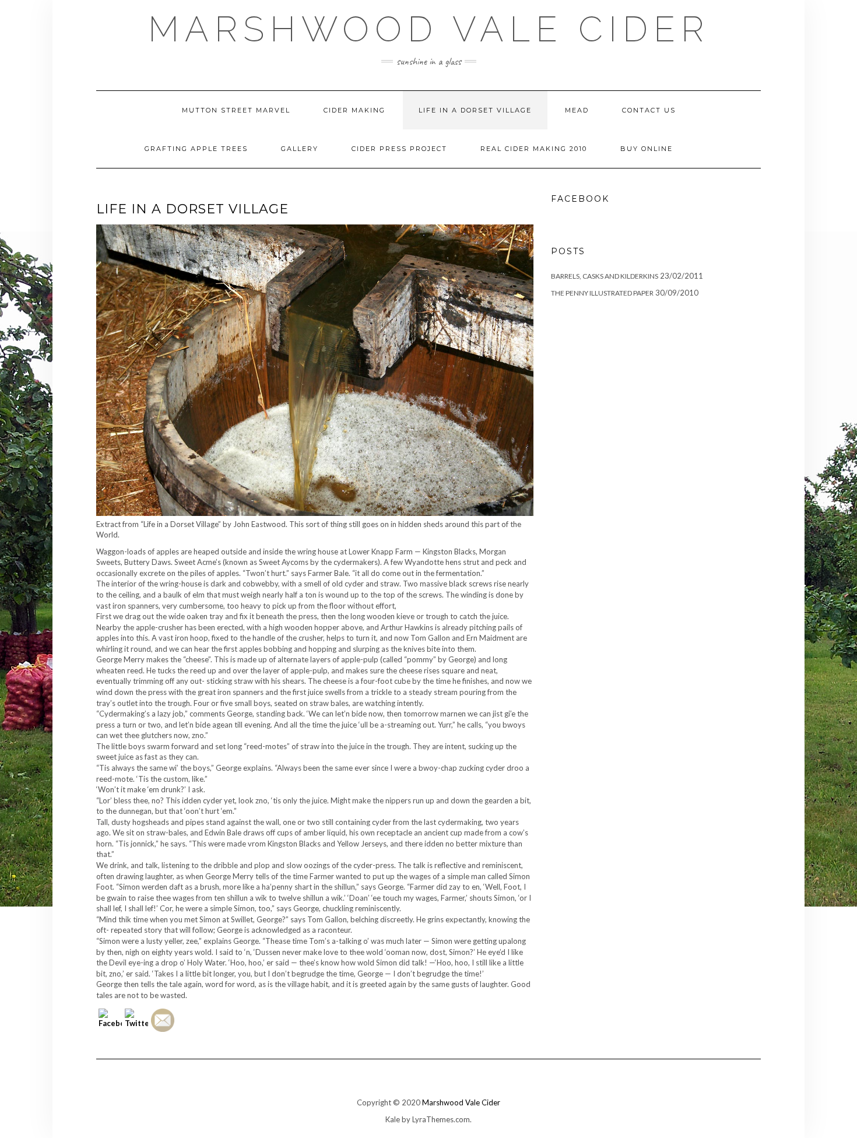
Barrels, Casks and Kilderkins (604, 276)
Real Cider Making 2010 (533, 149)
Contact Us (649, 110)
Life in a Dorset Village (475, 110)
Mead (577, 110)
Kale (392, 1119)
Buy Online (646, 149)
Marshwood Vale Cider (429, 29)
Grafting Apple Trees (196, 149)
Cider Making (354, 110)
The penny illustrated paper (602, 293)
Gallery (299, 149)
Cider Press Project (399, 149)
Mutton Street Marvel (236, 110)
